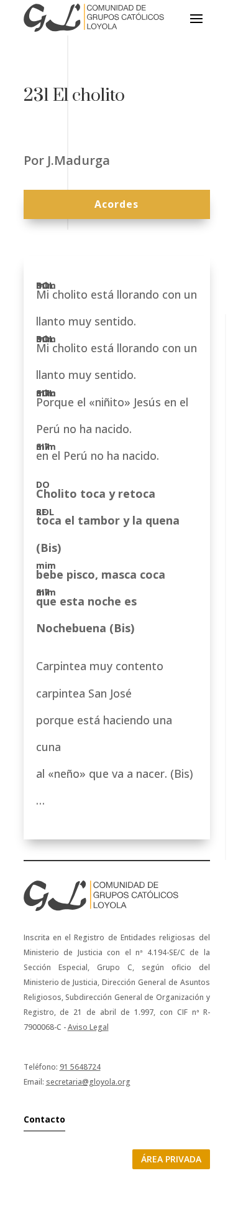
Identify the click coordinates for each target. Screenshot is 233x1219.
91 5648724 (80, 1067)
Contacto (44, 1119)
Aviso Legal (88, 1027)
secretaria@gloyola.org (88, 1082)
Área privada (171, 1159)
